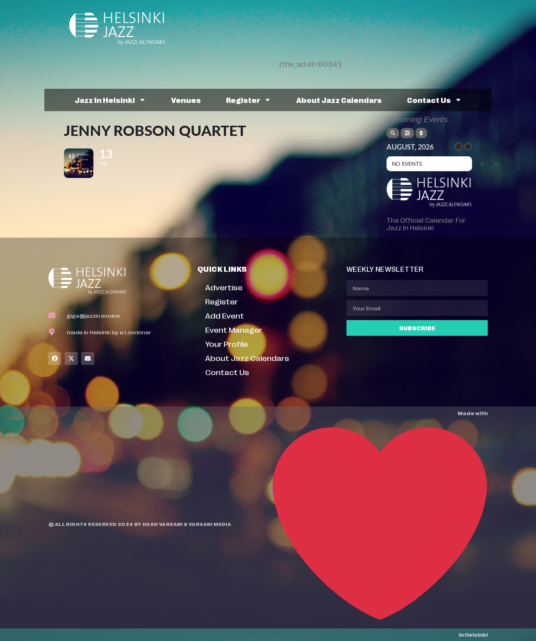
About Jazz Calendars (339, 99)
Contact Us (429, 99)
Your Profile (226, 343)
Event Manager (233, 329)
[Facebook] (54, 358)
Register (243, 99)
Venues (186, 99)
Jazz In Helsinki (105, 99)
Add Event (224, 315)
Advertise (223, 286)
